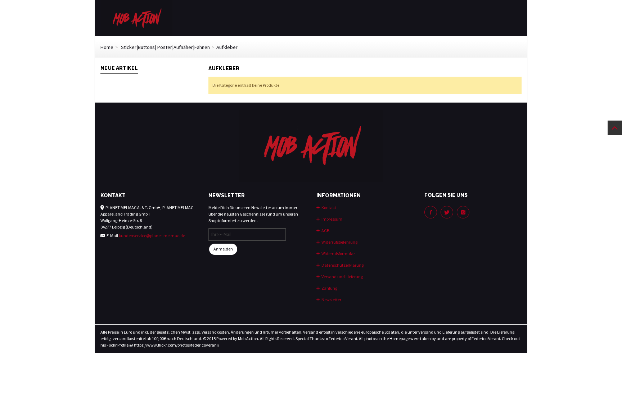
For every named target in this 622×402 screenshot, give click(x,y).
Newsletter (331, 299)
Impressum (331, 219)
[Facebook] (430, 212)
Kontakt (328, 207)
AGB (325, 230)
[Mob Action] (136, 17)
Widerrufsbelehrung (339, 242)
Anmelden (223, 249)
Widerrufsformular (338, 253)
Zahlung (329, 288)
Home (106, 47)
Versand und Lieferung (342, 276)
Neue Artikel (119, 68)
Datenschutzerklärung (342, 265)
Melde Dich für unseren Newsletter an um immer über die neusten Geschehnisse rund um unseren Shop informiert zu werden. (253, 214)
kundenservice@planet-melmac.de (152, 235)
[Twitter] (447, 212)
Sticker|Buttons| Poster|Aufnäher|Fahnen (165, 47)
